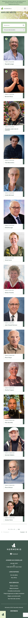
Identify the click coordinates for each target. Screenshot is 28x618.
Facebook (15, 554)
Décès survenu (14, 585)
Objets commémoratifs (14, 596)
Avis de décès (14, 575)
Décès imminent (14, 588)
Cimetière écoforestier (14, 591)
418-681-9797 (14, 563)
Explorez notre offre (14, 4)
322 (19, 529)
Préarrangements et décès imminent (14, 593)
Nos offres (14, 577)
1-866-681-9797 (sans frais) (14, 567)
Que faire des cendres (14, 598)
